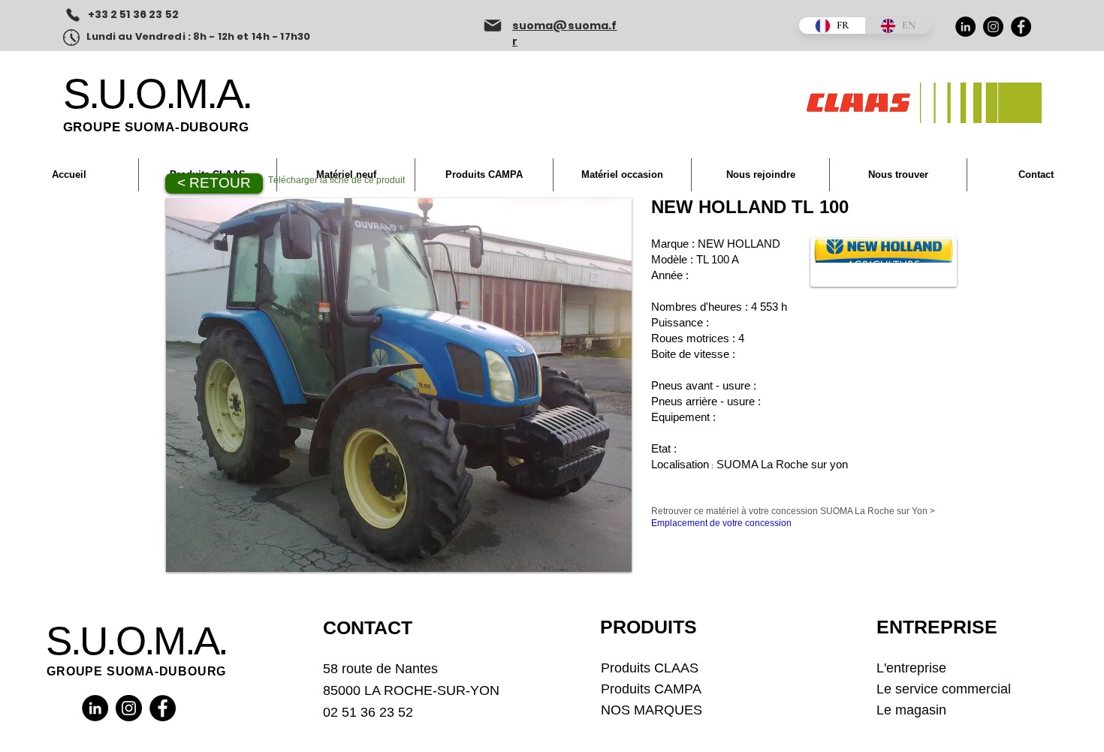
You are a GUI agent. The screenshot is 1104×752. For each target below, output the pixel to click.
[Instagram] (993, 27)
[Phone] (73, 15)
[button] (399, 385)
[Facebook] (1021, 27)
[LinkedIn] (965, 27)
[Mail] (492, 25)
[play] (609, 549)
